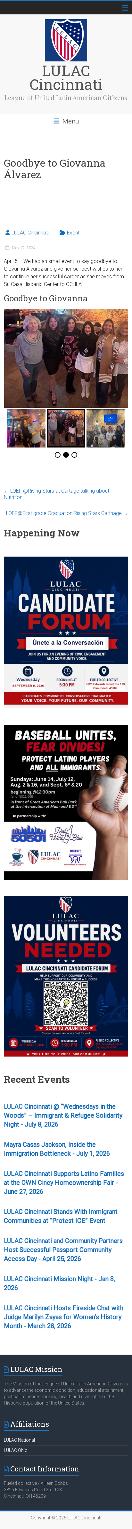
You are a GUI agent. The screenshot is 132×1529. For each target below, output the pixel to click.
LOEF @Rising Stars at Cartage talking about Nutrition (56, 494)
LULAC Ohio (16, 1450)
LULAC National (19, 1440)
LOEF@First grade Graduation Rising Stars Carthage (67, 513)
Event (73, 233)
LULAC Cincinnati (66, 77)
